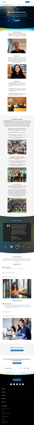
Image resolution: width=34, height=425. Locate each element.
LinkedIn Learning (7, 311)
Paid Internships (8, 267)
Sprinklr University (8, 303)
